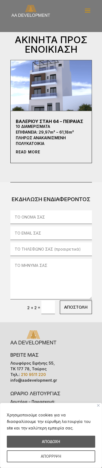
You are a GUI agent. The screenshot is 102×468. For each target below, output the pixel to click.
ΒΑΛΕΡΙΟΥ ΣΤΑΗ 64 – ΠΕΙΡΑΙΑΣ (49, 121)
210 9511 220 (33, 374)
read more (28, 152)
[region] (51, 435)
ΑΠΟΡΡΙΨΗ (51, 456)
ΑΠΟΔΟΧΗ (51, 441)
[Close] (98, 405)
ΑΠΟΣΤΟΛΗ (76, 307)
